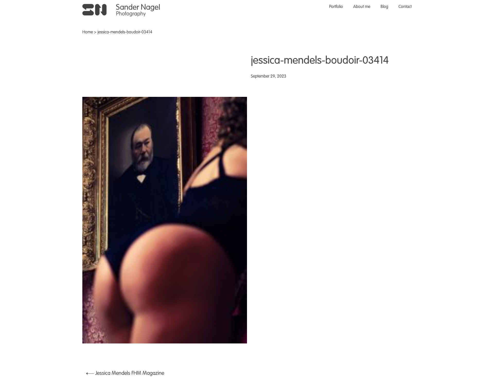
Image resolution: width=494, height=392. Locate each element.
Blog (384, 7)
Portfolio (336, 7)
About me (361, 7)
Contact (405, 7)
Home (87, 32)
